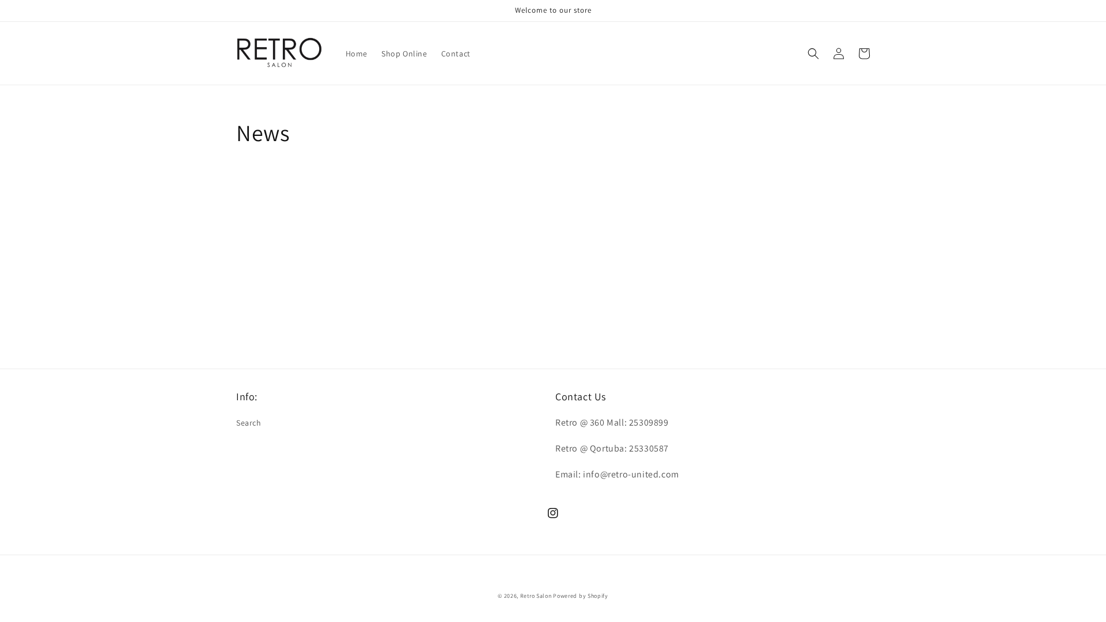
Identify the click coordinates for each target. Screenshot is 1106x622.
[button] (813, 53)
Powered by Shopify (580, 596)
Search (249, 423)
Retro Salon (536, 596)
